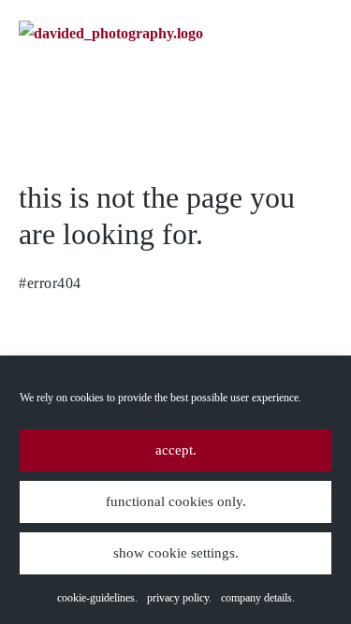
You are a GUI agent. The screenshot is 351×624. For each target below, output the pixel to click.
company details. (258, 597)
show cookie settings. (176, 552)
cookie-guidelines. (97, 597)
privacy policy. (179, 597)
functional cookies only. (176, 501)
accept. (176, 450)
